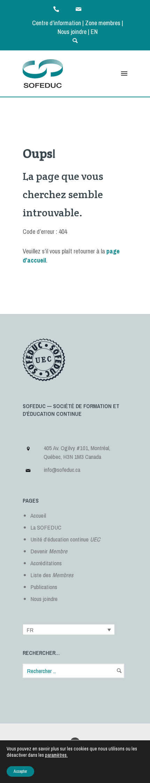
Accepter (20, 771)
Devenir (48, 551)
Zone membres (102, 23)
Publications (43, 587)
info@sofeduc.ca (62, 470)
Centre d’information (56, 23)
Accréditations (46, 563)
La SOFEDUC (45, 527)
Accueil (38, 515)
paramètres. (56, 755)
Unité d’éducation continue (65, 539)
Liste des (51, 575)
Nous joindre (72, 31)
